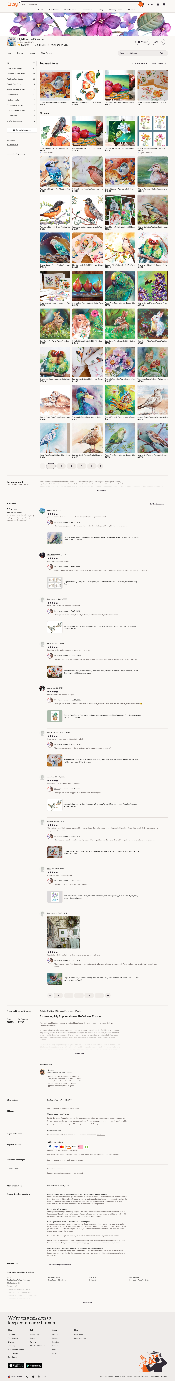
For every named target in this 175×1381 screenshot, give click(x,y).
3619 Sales (11, 141)
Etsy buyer (51, 599)
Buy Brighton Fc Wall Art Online (18, 1280)
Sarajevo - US (12, 1286)
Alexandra (51, 555)
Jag (48, 688)
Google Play (34, 1365)
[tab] (22, 63)
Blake (49, 643)
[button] (142, 42)
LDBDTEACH (52, 732)
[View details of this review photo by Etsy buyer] (63, 932)
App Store (16, 1365)
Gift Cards (131, 10)
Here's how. (101, 1135)
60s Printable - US (13, 1283)
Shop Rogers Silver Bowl (57, 1280)
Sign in (150, 4)
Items (9, 53)
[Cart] (164, 4)
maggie (50, 777)
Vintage (101, 10)
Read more (101, 490)
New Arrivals (54, 10)
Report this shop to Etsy (16, 154)
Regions (164, 1376)
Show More (87, 1302)
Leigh (49, 869)
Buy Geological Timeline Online (18, 1298)
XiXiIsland (92, 1280)
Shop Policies (46, 53)
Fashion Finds (87, 10)
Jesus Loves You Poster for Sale (19, 1292)
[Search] (141, 4)
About (32, 53)
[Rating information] (18, 44)
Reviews (21, 53)
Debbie (57, 522)
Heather (50, 821)
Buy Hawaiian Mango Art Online (18, 1289)
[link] (42, 466)
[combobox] (78, 4)
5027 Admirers (12, 145)
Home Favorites (70, 10)
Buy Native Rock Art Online (139, 1280)
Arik (48, 510)
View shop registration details (60, 1264)
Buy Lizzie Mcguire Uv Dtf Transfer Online (22, 1295)
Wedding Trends (115, 10)
